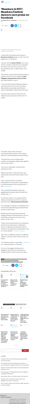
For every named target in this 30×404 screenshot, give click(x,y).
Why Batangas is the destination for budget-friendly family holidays (24, 283)
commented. (8, 186)
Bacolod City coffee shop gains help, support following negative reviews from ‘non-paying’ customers (4, 337)
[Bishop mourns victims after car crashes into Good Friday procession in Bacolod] (15, 310)
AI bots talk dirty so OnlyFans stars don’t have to (14, 376)
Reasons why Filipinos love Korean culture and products (14, 282)
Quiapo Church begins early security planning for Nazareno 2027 (15, 368)
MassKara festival (17, 262)
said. (10, 194)
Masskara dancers (6, 262)
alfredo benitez (5, 260)
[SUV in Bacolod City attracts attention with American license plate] (5, 310)
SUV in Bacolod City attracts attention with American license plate (5, 317)
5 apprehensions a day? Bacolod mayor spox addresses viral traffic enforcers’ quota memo (24, 318)
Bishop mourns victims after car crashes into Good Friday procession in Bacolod (15, 318)
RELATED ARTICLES (8, 304)
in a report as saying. (18, 231)
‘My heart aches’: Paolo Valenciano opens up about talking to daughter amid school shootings (15, 364)
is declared (25, 242)
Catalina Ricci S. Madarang (9, 20)
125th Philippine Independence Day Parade (15, 259)
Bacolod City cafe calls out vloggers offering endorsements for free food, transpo (14, 335)
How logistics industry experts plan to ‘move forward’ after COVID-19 (4, 283)
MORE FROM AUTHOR (21, 304)
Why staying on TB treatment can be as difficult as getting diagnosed (14, 372)
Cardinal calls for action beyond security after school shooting (14, 359)
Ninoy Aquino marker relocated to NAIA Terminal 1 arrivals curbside (15, 384)
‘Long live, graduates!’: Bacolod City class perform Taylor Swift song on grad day (24, 335)
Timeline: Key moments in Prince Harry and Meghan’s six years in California (13, 379)
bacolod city (14, 260)
